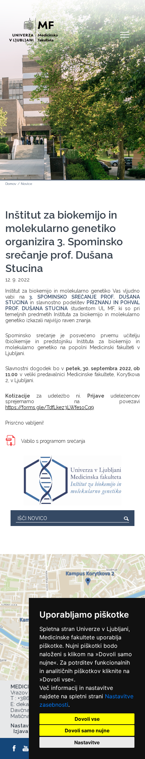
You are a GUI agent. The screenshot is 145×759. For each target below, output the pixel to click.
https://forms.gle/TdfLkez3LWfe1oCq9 (49, 407)
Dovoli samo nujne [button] (87, 730)
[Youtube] (26, 748)
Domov (10, 184)
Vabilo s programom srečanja (53, 441)
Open (124, 34)
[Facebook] (14, 748)
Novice (26, 184)
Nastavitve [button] (87, 742)
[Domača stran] (33, 28)
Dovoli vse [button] (87, 719)
